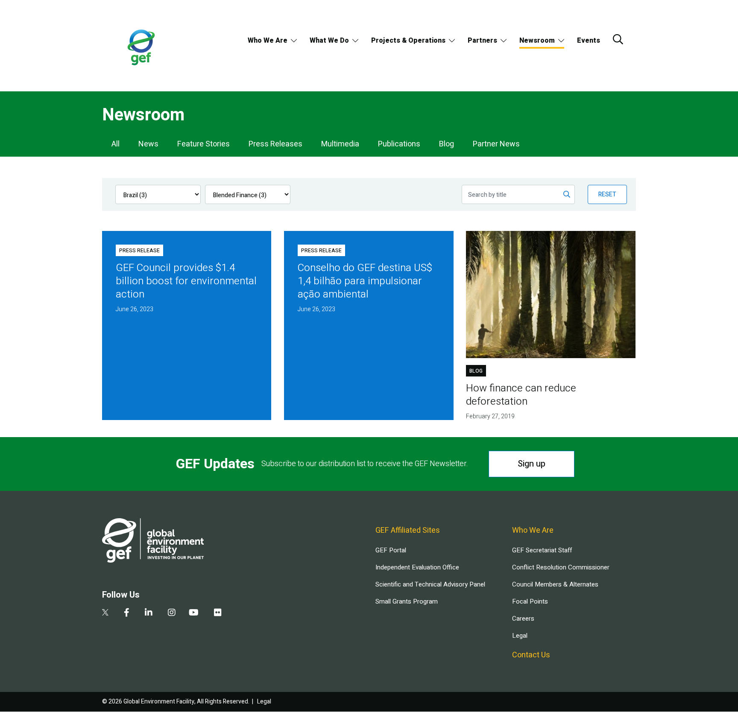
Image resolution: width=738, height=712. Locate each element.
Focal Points (530, 601)
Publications (399, 144)
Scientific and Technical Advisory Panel (430, 584)
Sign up (531, 464)
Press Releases (275, 144)
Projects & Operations (408, 40)
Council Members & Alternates (555, 584)
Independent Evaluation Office (417, 567)
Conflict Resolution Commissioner (560, 567)
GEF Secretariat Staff (542, 550)
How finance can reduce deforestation (521, 395)
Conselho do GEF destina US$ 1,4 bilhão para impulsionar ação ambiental (365, 281)
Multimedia (340, 144)
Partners (482, 40)
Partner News (496, 144)
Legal (519, 635)
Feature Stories (203, 144)
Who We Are (267, 40)
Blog (446, 144)
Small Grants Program (406, 601)
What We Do (329, 40)
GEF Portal (390, 550)
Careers (523, 618)
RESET (607, 194)
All (115, 144)
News (148, 144)
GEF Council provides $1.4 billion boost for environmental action (186, 281)
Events (588, 40)
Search (618, 39)
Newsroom (537, 40)
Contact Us (531, 655)
